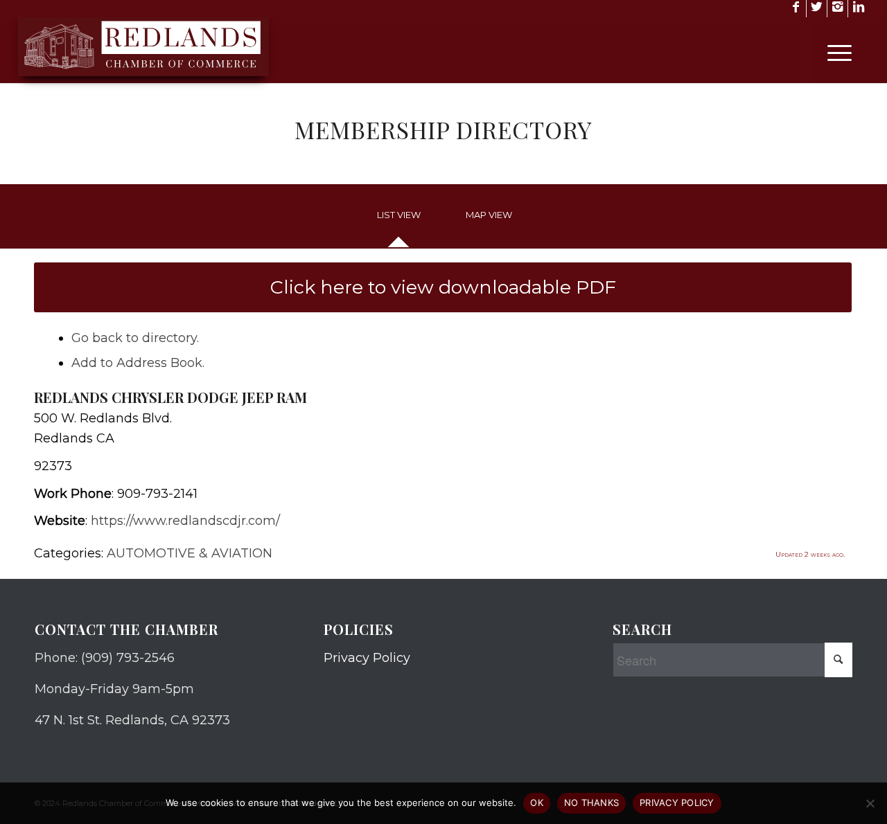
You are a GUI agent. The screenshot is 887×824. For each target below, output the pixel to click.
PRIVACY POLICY (677, 802)
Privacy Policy (367, 657)
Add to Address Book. (137, 362)
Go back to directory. (135, 338)
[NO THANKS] (870, 803)
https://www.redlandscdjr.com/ (185, 520)
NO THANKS (591, 802)
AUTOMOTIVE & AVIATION (189, 553)
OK (536, 802)
